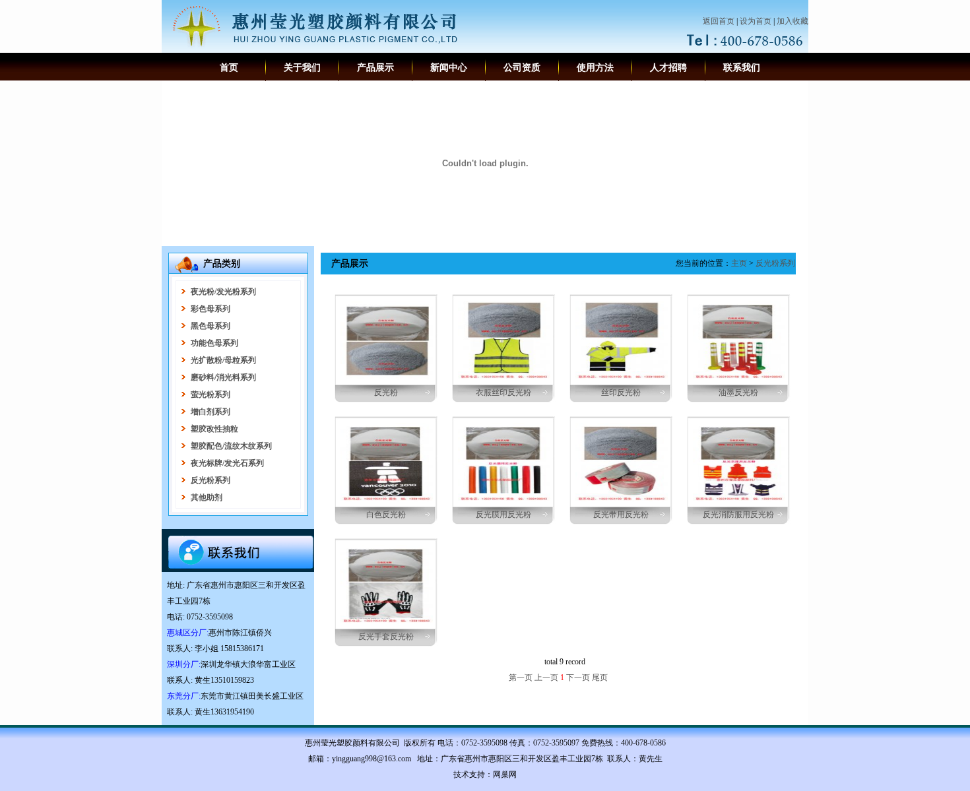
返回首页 (718, 21)
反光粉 (386, 392)
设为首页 (755, 21)
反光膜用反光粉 (503, 514)
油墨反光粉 (738, 392)
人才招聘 (668, 68)
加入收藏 (792, 21)
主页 (739, 263)
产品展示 (375, 68)
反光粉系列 (775, 263)
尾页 (600, 677)
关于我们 (302, 68)
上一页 (546, 677)
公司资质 (521, 68)
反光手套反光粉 (386, 636)
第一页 (521, 677)
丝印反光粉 (621, 392)
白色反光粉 (386, 514)
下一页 (578, 677)
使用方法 (595, 68)
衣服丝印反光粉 (503, 392)
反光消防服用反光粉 (738, 514)
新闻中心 (448, 68)
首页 (229, 68)
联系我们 (741, 68)
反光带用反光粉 (621, 514)
